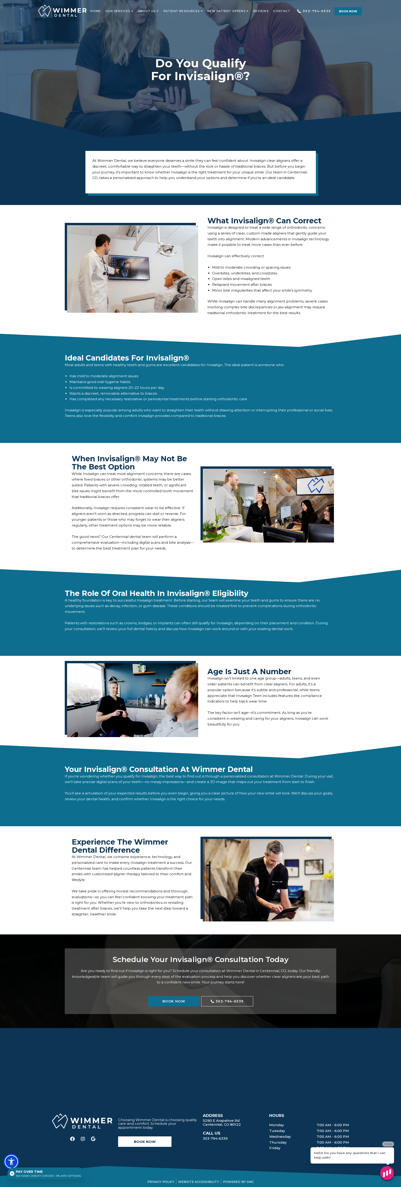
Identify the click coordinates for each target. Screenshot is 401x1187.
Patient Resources (182, 11)
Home (96, 11)
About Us (147, 11)
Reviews (260, 11)
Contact (281, 11)
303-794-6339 (215, 1138)
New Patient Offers (226, 11)
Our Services (117, 11)
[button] (11, 1161)
